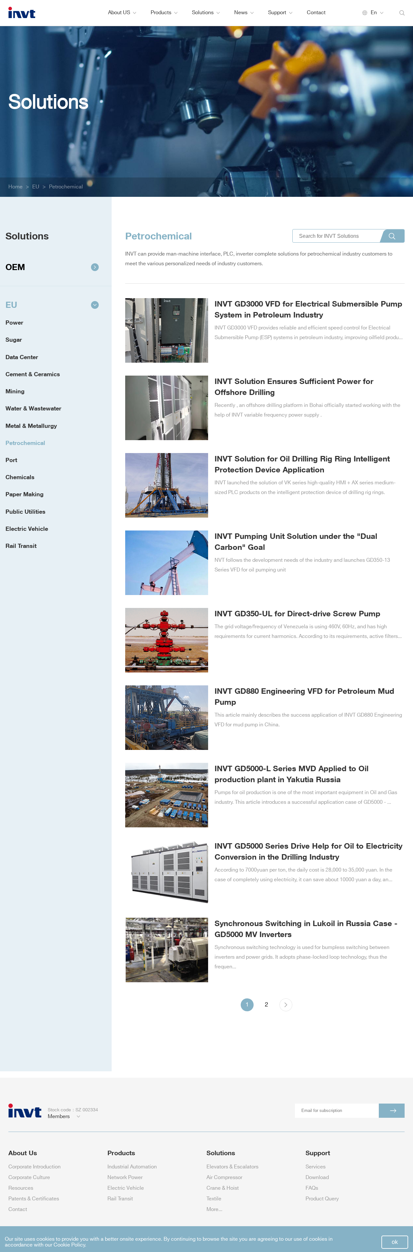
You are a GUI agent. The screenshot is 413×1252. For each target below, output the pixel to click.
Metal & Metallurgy (31, 425)
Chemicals (20, 476)
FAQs (312, 1188)
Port (11, 459)
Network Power (125, 1177)
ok (395, 1242)
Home (15, 187)
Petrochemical (66, 187)
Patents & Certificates (33, 1198)
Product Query (322, 1198)
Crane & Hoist (222, 1188)
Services (316, 1167)
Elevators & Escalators (232, 1167)
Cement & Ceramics (32, 374)
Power (14, 322)
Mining (15, 391)
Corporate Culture (29, 1177)
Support (277, 12)
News (240, 12)
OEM (15, 267)
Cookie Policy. (70, 1245)
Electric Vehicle (26, 528)
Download (317, 1177)
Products (161, 12)
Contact (316, 12)
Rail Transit (20, 545)
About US (119, 12)
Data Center (21, 356)
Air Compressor (224, 1177)
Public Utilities (25, 511)
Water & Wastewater (33, 408)
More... (214, 1209)
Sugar (13, 339)
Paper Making (24, 494)
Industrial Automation (132, 1167)
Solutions (203, 12)
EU (35, 187)
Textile (213, 1198)
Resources (20, 1188)
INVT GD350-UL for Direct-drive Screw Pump (297, 613)
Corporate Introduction (34, 1167)
